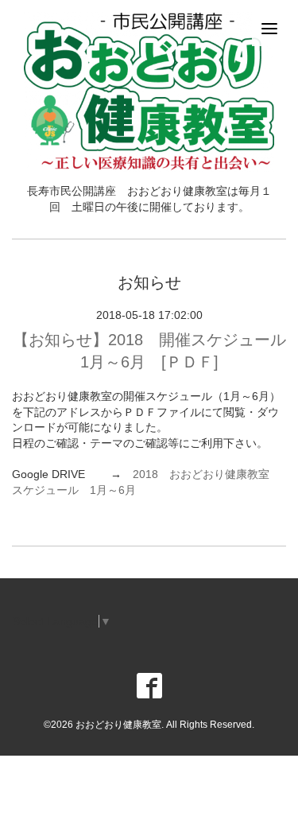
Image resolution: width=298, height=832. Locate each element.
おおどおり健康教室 (118, 724)
